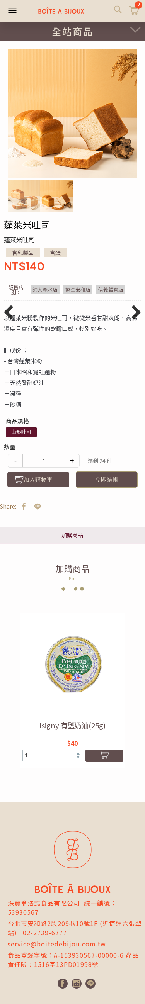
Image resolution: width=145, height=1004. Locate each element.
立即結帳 (106, 479)
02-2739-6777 (45, 932)
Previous (11, 320)
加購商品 (72, 535)
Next (134, 320)
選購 (104, 756)
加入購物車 (38, 479)
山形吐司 (21, 432)
